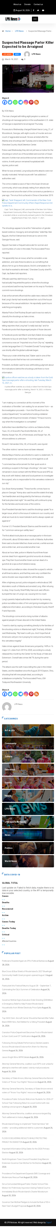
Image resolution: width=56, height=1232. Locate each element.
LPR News (19, 31)
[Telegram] (20, 102)
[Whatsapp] (15, 102)
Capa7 (49, 1222)
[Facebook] (33, 10)
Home (8, 31)
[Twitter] (38, 10)
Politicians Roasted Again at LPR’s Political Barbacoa (24, 961)
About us (17, 4)
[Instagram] (26, 102)
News (17, 54)
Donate (27, 4)
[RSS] (36, 102)
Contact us (38, 4)
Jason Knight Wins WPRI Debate (15, 1057)
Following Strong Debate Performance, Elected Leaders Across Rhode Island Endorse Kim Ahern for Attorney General (25, 1047)
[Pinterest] (31, 102)
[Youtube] (43, 10)
